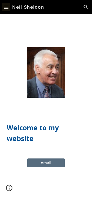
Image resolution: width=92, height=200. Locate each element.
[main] (46, 128)
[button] (6, 7)
